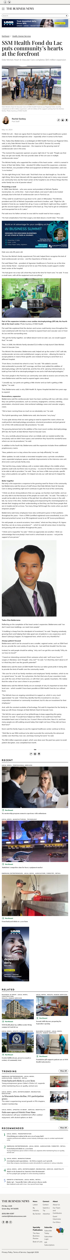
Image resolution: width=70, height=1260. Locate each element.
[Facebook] (3, 1222)
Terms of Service (19, 1252)
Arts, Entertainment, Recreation (27, 1092)
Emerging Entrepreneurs (12, 873)
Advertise (46, 1214)
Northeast (5, 36)
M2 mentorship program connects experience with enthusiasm (24, 813)
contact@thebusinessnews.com (14, 1216)
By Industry (36, 1209)
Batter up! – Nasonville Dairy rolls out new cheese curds (27, 1182)
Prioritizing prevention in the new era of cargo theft (25, 1136)
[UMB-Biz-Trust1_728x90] (35, 23)
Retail (58, 873)
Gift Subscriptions (49, 1243)
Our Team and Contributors (57, 1210)
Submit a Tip (46, 1209)
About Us (56, 1205)
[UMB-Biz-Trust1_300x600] (15, 981)
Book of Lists (37, 1242)
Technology (32, 819)
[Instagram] (10, 1222)
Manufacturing (19, 819)
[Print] (62, 120)
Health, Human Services (21, 36)
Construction (8, 996)
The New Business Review (36, 1236)
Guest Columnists (57, 1217)
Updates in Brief (20, 1109)
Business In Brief (9, 994)
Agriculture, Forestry (44, 873)
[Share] (58, 120)
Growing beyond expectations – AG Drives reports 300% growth (29, 1161)
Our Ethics (56, 1222)
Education (6, 1093)
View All (63, 1071)
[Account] (5, 2)
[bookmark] (66, 120)
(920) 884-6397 (8, 1214)
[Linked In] (6, 1222)
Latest (35, 1205)
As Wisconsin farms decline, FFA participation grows (23, 1097)
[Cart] (9, 2)
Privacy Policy (7, 1252)
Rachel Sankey (19, 119)
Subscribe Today (48, 1232)
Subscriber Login (48, 1237)
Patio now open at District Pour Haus (18, 1112)
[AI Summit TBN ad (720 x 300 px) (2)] (35, 248)
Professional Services (22, 765)
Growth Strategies (15, 1179)
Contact (45, 1205)
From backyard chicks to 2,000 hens (15, 921)
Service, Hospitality (36, 1109)
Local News (7, 765)
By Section (37, 1214)
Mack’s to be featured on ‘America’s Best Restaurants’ (26, 1171)
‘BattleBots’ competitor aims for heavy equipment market (22, 867)
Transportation (24, 1133)
